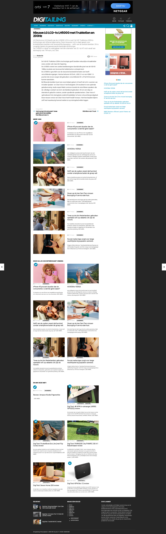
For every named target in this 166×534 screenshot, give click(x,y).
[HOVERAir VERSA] (49, 154)
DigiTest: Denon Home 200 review (46, 485)
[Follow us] (124, 26)
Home (36, 25)
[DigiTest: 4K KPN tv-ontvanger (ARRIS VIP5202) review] (83, 394)
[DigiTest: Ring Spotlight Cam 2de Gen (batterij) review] (37, 506)
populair (70, 386)
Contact (90, 25)
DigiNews (43, 25)
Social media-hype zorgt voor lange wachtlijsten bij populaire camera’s (80, 240)
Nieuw (114, 21)
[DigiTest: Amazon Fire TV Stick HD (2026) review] (37, 514)
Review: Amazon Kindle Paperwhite (46, 395)
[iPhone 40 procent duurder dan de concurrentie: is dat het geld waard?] (49, 132)
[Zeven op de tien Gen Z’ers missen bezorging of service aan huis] (49, 198)
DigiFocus (59, 25)
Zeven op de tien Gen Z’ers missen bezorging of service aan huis (80, 194)
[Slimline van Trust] (164, 267)
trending (129, 21)
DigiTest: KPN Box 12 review (78, 483)
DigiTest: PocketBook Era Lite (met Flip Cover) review (48, 445)
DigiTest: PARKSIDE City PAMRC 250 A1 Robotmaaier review (82, 445)
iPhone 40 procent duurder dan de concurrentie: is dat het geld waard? (80, 128)
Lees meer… (78, 136)
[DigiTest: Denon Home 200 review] (49, 472)
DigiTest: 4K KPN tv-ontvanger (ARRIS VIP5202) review (81, 407)
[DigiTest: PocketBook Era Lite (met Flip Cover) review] (49, 430)
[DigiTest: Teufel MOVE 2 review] (37, 521)
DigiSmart (75, 25)
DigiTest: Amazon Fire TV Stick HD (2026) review (52, 514)
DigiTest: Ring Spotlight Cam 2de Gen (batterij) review (53, 507)
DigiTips (67, 25)
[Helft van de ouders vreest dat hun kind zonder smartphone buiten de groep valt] (49, 176)
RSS (119, 80)
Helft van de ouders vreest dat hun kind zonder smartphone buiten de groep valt (82, 172)
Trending (36, 122)
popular (121, 21)
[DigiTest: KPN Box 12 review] (83, 471)
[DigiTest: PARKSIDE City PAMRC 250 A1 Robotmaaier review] (83, 430)
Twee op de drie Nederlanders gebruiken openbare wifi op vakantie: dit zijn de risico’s (82, 218)
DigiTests (51, 25)
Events (82, 25)
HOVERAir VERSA (74, 149)
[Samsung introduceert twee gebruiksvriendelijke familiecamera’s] (2, 267)
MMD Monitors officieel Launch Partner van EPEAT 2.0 (117, 112)
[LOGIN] (131, 26)
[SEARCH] (127, 26)
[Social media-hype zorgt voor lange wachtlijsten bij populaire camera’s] (49, 244)
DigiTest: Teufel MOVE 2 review (51, 522)
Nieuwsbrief (75, 518)
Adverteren (75, 520)
